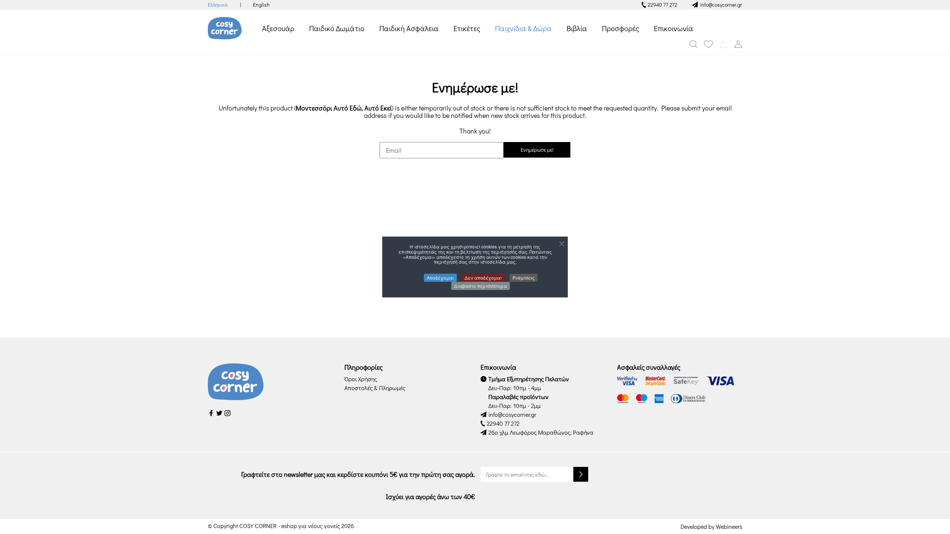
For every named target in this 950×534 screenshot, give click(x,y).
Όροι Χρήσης (360, 379)
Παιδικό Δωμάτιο (336, 28)
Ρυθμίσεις (523, 277)
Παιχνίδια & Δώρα (523, 28)
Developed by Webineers (711, 526)
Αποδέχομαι (440, 277)
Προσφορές (620, 28)
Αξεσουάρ (278, 28)
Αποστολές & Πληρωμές (374, 388)
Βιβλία (577, 28)
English (261, 4)
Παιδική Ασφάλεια (409, 28)
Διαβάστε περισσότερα (480, 286)
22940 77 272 (662, 4)
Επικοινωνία (673, 28)
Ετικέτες (466, 28)
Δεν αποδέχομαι (483, 277)
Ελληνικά (218, 4)
